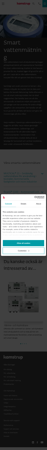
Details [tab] (23, 204)
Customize (22, 251)
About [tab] (38, 204)
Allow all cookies (23, 243)
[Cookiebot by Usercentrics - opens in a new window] (34, 197)
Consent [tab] (8, 204)
